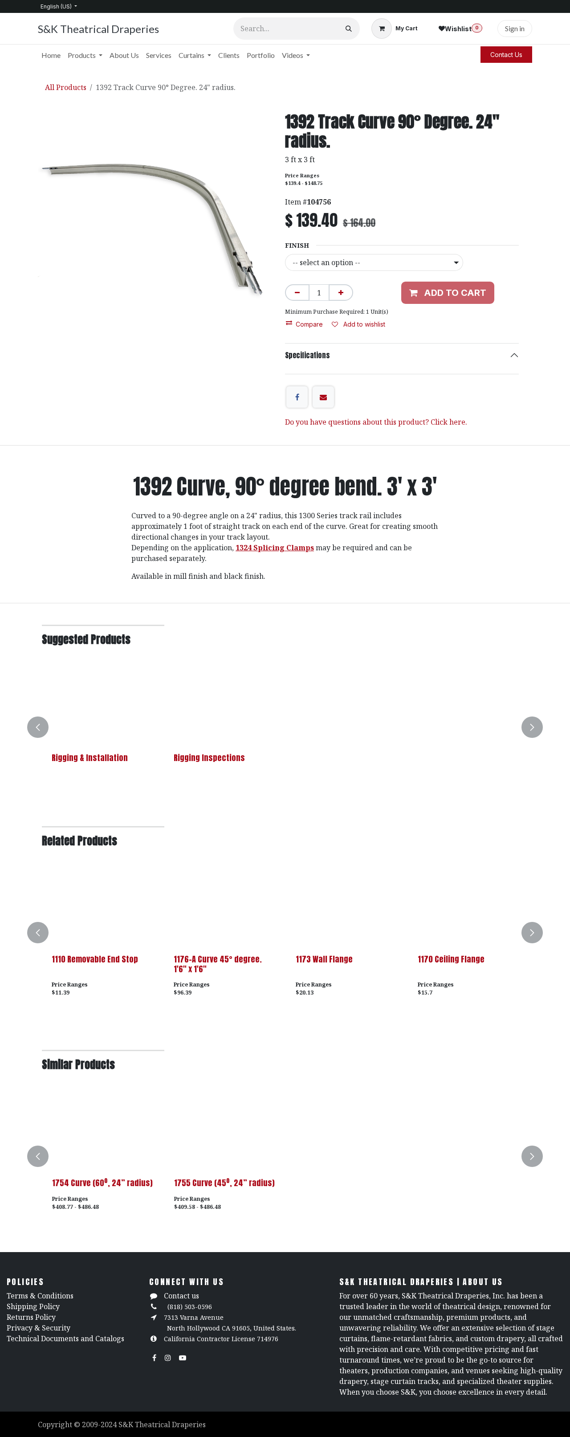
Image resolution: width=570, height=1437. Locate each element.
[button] (43, 727)
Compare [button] (309, 324)
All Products (65, 87)
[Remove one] (297, 292)
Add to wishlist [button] (363, 324)
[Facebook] (297, 397)
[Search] (349, 28)
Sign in (515, 28)
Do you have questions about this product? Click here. (376, 422)
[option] (285, 727)
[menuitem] (51, 55)
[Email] (323, 397)
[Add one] (341, 292)
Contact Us (506, 54)
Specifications (307, 355)
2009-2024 (100, 1424)
